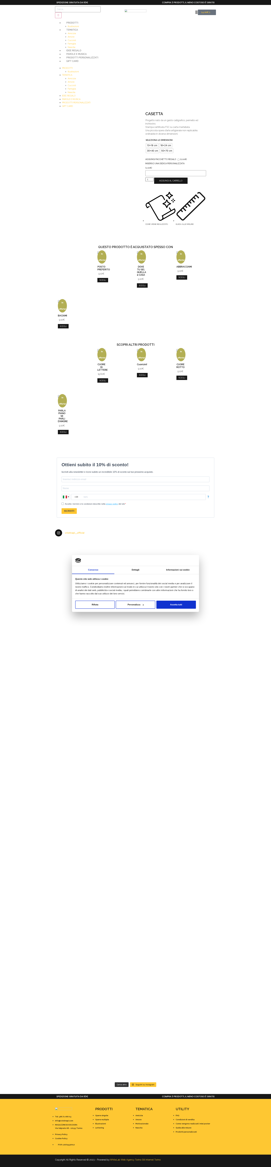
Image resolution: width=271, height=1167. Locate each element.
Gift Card (72, 61)
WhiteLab (115, 1159)
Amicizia (72, 33)
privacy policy (112, 504)
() (183, 159)
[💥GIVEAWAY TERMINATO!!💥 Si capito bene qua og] (74, 884)
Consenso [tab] (93, 570)
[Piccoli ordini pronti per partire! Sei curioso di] (155, 859)
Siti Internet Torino (151, 1159)
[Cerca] (58, 15)
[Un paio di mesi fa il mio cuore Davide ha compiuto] (196, 1041)
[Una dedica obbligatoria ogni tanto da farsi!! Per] (115, 651)
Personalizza (134, 604)
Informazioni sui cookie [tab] (177, 570)
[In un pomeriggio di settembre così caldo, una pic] (196, 848)
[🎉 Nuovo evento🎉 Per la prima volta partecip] (74, 727)
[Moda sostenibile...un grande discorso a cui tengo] (115, 869)
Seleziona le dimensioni (159, 140)
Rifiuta (95, 604)
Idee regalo (73, 50)
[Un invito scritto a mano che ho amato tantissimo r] (196, 550)
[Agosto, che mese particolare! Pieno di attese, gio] (115, 958)
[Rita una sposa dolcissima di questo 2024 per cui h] (155, 970)
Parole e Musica (76, 54)
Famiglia (72, 43)
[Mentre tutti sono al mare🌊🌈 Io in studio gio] (196, 960)
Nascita (71, 47)
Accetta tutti (176, 604)
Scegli (102, 280)
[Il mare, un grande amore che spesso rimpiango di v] (115, 1036)
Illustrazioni (73, 26)
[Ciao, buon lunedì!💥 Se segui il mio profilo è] (155, 715)
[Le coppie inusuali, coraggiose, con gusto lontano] (74, 1029)
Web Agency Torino (131, 1159)
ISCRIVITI (69, 511)
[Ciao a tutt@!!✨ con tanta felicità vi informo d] (196, 649)
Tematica (72, 29)
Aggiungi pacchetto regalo (160, 159)
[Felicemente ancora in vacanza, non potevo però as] (155, 1025)
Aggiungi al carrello (171, 181)
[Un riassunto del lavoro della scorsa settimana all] (74, 967)
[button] (135, 64)
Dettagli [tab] (135, 570)
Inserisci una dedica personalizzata (164, 163)
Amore (71, 37)
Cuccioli (72, 40)
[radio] (152, 145)
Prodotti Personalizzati (82, 57)
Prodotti (72, 22)
